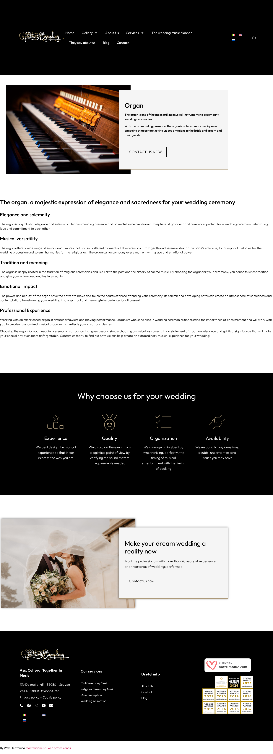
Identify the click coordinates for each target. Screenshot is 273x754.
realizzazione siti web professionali (48, 748)
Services (132, 33)
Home (69, 33)
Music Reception (91, 695)
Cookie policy (52, 697)
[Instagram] (36, 705)
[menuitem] (233, 35)
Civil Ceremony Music (94, 683)
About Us (112, 33)
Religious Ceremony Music (97, 689)
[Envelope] (51, 705)
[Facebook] (29, 705)
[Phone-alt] (21, 705)
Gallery (87, 33)
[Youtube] (44, 705)
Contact (123, 42)
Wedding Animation (93, 701)
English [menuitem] (52, 715)
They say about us (82, 42)
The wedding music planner (172, 33)
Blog (106, 42)
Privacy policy (29, 697)
